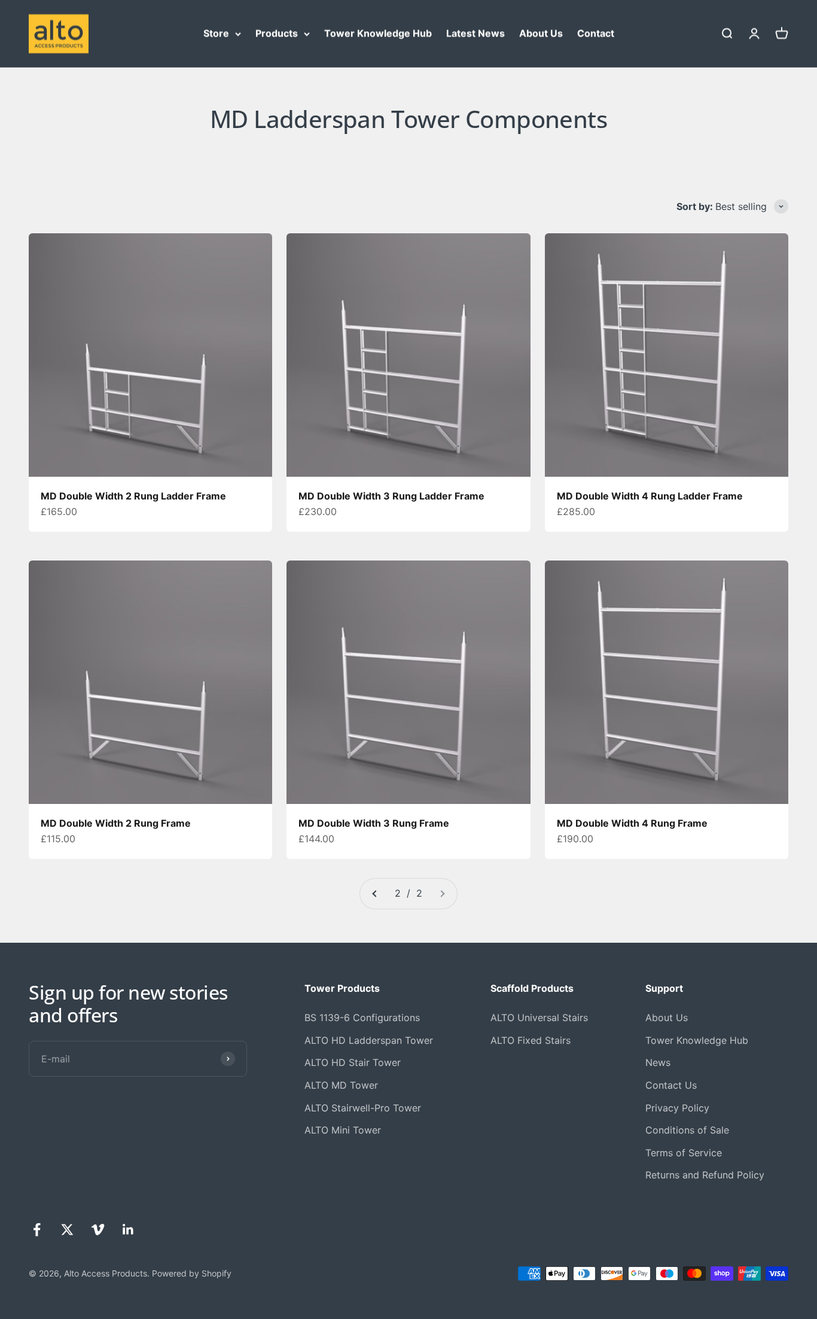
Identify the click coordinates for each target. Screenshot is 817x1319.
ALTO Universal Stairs (539, 1017)
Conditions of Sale (687, 1130)
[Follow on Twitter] (67, 1229)
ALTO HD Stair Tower (352, 1062)
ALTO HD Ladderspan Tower (368, 1040)
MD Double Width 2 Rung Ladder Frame (133, 496)
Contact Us (671, 1085)
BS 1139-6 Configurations (362, 1017)
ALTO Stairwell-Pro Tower (362, 1108)
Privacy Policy (677, 1108)
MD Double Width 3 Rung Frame (373, 823)
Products (276, 33)
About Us (541, 33)
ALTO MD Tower (341, 1085)
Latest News (475, 33)
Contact (595, 33)
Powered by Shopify (191, 1273)
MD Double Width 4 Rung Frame (632, 823)
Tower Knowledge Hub (378, 33)
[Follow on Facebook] (37, 1229)
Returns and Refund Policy (704, 1175)
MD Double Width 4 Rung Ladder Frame (650, 496)
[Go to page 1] (375, 894)
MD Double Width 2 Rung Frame (116, 823)
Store (216, 33)
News (657, 1062)
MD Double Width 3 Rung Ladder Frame (391, 496)
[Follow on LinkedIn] (128, 1229)
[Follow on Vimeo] (98, 1229)
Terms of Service (683, 1153)
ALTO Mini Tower (342, 1130)
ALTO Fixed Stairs (530, 1040)
